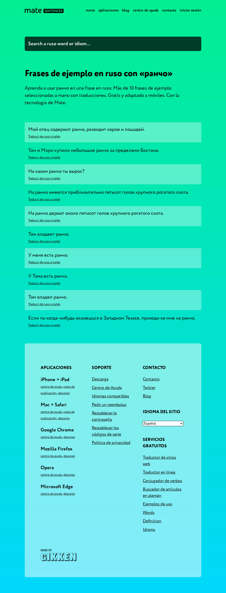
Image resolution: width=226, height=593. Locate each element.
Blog (125, 10)
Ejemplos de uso (157, 504)
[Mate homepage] (44, 10)
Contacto (169, 10)
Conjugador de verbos (162, 481)
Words (148, 512)
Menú (90, 10)
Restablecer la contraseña (104, 416)
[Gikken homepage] (59, 555)
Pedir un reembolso (109, 404)
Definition (152, 521)
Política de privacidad (111, 442)
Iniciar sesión (190, 10)
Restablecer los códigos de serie (106, 431)
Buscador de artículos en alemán (162, 492)
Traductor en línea (159, 472)
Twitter (149, 387)
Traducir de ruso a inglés (44, 136)
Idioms (149, 529)
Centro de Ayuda (145, 10)
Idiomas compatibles (110, 396)
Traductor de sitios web (159, 461)
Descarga (64, 393)
